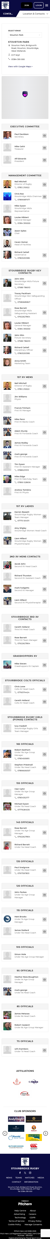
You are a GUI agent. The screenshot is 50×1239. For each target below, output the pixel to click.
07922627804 (23, 317)
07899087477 (23, 199)
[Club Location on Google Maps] (25, 96)
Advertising (19, 1214)
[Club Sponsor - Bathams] (34, 1129)
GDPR (32, 1217)
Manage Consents (33, 1224)
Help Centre (20, 1210)
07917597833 (23, 873)
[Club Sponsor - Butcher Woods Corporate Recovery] (16, 1147)
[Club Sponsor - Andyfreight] (16, 1120)
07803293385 (23, 258)
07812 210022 (23, 187)
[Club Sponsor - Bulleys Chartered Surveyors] (34, 1138)
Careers (32, 1214)
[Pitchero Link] (25, 1204)
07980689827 (23, 302)
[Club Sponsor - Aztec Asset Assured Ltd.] (34, 1120)
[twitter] (25, 1173)
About (33, 1210)
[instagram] (30, 1173)
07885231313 (23, 470)
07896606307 (23, 770)
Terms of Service (17, 1221)
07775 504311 (23, 520)
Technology (20, 1217)
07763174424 (23, 692)
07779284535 (23, 810)
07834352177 (23, 797)
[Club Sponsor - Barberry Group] (16, 1129)
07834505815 (23, 758)
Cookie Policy (14, 1224)
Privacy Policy (34, 1221)
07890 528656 (24, 482)
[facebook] (20, 1173)
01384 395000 (23, 223)
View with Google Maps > (20, 66)
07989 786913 (23, 287)
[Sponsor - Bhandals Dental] (16, 1138)
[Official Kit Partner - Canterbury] (34, 1147)
